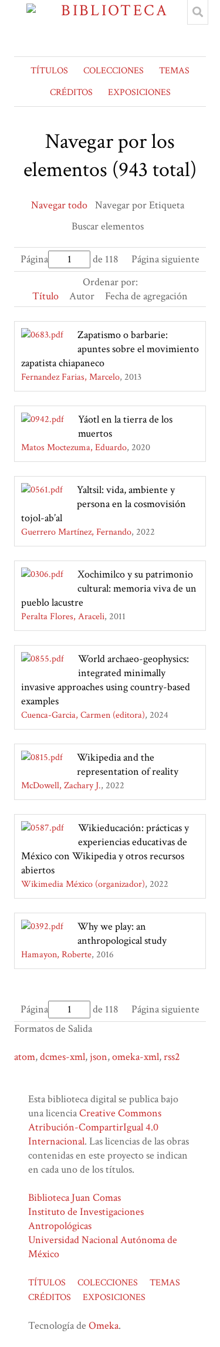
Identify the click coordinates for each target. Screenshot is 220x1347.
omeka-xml (135, 1057)
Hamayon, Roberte (56, 954)
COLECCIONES (113, 71)
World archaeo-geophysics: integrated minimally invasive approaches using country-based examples (105, 680)
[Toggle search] (197, 12)
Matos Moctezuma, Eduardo (74, 447)
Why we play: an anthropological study (122, 933)
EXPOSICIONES (139, 92)
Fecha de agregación (146, 296)
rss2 (172, 1057)
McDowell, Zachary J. (61, 785)
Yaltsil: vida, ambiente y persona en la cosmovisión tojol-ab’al (103, 504)
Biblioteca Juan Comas (74, 1197)
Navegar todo (59, 205)
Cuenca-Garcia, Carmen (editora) (83, 715)
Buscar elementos (108, 226)
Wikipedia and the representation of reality (127, 764)
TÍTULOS (49, 71)
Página (34, 259)
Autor (81, 296)
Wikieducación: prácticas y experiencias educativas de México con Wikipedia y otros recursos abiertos (105, 849)
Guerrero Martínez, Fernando (76, 532)
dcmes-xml (62, 1057)
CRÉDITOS (71, 92)
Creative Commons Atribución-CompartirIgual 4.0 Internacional (94, 1127)
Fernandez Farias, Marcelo (70, 377)
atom (24, 1057)
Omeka (104, 1325)
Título (45, 296)
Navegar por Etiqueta (139, 205)
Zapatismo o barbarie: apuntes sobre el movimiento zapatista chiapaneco (110, 349)
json (98, 1057)
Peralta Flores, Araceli (62, 616)
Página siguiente (165, 259)
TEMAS (174, 71)
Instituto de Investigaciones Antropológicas (86, 1219)
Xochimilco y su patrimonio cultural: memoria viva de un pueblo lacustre (109, 588)
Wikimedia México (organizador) (83, 884)
